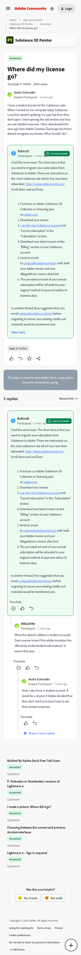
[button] (8, 10)
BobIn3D (23, 151)
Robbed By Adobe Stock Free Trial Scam (33, 760)
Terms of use (44, 928)
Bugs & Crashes (18, 348)
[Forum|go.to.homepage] (30, 8)
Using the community (21, 928)
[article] (40, 513)
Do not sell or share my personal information (34, 942)
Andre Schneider (25, 92)
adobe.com (31, 214)
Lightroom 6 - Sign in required (27, 853)
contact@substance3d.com (40, 263)
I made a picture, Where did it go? (29, 807)
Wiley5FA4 (28, 623)
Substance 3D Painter (21, 24)
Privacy (59, 928)
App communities (33, 20)
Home (12, 20)
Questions (45, 24)
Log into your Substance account (40, 225)
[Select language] (52, 8)
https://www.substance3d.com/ (45, 184)
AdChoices (19, 949)
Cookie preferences (19, 935)
